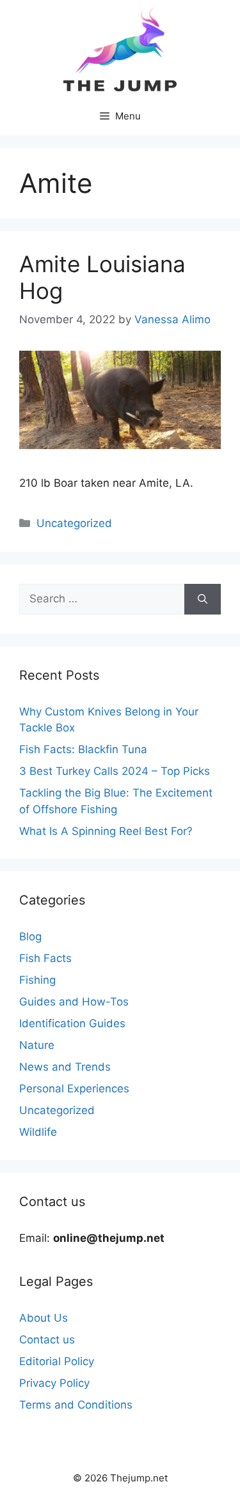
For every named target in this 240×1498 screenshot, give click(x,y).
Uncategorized (74, 523)
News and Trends (65, 1066)
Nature (36, 1045)
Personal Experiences (74, 1088)
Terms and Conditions (75, 1404)
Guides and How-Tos (74, 1001)
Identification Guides (72, 1023)
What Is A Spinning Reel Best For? (106, 831)
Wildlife (38, 1132)
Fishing (37, 980)
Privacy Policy (54, 1383)
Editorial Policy (56, 1361)
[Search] (202, 599)
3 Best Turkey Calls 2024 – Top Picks (114, 771)
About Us (43, 1317)
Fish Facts (45, 958)
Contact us (47, 1339)
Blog (30, 936)
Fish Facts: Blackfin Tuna (83, 749)
